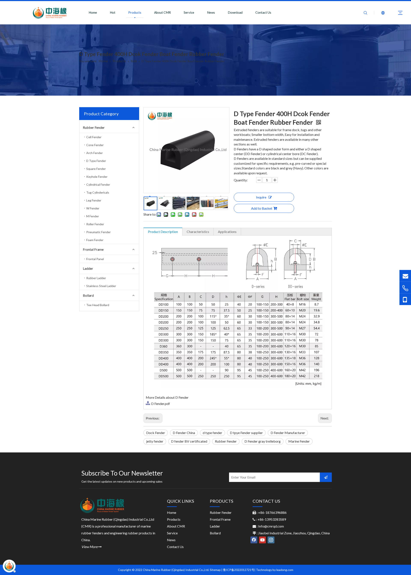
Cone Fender (95, 145)
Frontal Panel (95, 259)
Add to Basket (261, 208)
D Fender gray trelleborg (262, 441)
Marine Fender (299, 441)
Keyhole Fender (96, 176)
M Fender (92, 216)
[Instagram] (271, 539)
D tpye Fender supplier (246, 433)
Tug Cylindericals (97, 192)
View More (91, 547)
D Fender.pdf (160, 404)
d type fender (212, 433)
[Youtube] (262, 539)
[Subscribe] (326, 477)
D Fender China (184, 433)
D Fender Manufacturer (288, 433)
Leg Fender (93, 200)
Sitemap (215, 570)
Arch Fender (94, 153)
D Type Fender (96, 161)
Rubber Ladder (96, 278)
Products (134, 12)
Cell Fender (93, 137)
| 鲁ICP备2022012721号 (237, 570)
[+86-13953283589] (405, 299)
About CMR (162, 12)
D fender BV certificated (189, 441)
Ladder (88, 268)
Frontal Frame (93, 249)
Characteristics (198, 232)
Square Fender (96, 168)
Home (93, 12)
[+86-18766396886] (405, 288)
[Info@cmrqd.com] (405, 276)
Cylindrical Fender (98, 184)
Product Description (163, 232)
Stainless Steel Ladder (101, 286)
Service (189, 12)
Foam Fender (94, 240)
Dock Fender (155, 433)
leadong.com (284, 570)
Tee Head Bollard (97, 305)
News (211, 12)
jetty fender (154, 441)
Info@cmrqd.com (271, 526)
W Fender (92, 208)
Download (235, 12)
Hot (112, 12)
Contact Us (263, 12)
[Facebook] (253, 539)
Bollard (88, 295)
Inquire (261, 197)
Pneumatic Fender (98, 232)
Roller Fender (95, 224)
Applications (227, 232)
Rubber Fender (94, 127)
